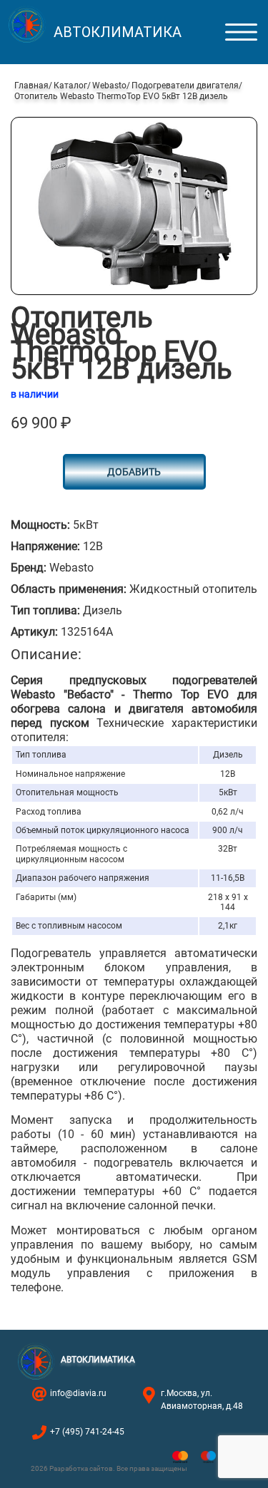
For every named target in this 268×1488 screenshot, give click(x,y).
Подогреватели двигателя (185, 86)
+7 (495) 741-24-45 (87, 1432)
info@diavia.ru (78, 1393)
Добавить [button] (134, 471)
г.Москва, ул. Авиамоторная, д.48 (202, 1399)
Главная (31, 86)
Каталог (70, 86)
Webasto (109, 86)
